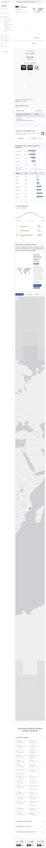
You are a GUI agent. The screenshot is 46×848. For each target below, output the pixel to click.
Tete (19, 750)
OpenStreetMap (38, 719)
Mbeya (19, 776)
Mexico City (18, 154)
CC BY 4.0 (36, 263)
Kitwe (31, 792)
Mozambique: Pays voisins (24, 826)
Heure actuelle (7, 18)
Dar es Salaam (33, 785)
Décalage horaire (7, 20)
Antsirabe (32, 769)
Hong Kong (18, 187)
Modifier (5, 8)
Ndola (19, 785)
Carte (5, 31)
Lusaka (31, 781)
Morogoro (20, 797)
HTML (30, 73)
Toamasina (20, 781)
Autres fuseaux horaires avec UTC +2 (27, 832)
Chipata (31, 750)
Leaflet (34, 719)
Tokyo (17, 193)
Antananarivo (20, 769)
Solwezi (31, 813)
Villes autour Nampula (22, 737)
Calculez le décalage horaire (8, 25)
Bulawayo (32, 808)
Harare (19, 765)
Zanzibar (19, 801)
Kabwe (31, 776)
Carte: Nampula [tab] (19, 294)
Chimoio (31, 760)
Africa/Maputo (38, 111)
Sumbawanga (33, 801)
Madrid (20, 169)
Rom (17, 170)
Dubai (17, 180)
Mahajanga (32, 755)
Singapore (18, 190)
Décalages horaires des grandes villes (8, 28)
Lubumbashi (20, 808)
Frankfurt (21, 167)
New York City (19, 158)
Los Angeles (18, 151)
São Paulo (18, 161)
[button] (7, 37)
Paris (17, 169)
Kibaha (19, 792)
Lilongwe (32, 745)
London (17, 165)
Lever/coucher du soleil (8, 29)
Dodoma (19, 813)
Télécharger (37, 285)
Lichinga (19, 745)
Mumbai (17, 183)
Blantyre (19, 741)
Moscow (18, 176)
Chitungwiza (32, 765)
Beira (19, 760)
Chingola (32, 797)
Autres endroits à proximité (24, 821)
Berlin (17, 167)
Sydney (17, 197)
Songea (19, 755)
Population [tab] (37, 294)
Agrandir (36, 287)
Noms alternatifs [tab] (28, 294)
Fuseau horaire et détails (7, 22)
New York (18, 841)
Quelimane (32, 741)
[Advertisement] (30, 26)
